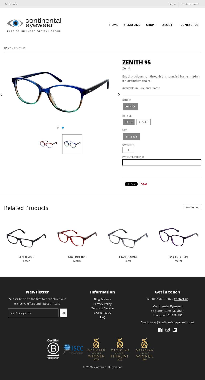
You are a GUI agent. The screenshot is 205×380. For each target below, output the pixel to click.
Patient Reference (133, 156)
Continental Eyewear (108, 367)
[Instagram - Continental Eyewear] (167, 329)
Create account (189, 4)
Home (7, 48)
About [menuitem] (167, 25)
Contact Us (181, 299)
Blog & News (102, 299)
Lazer (26, 261)
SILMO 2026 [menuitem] (132, 25)
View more (192, 207)
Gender (126, 99)
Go (63, 312)
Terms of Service (102, 308)
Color (126, 114)
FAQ (102, 317)
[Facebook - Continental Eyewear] (160, 329)
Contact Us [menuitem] (189, 25)
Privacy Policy (103, 304)
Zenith (126, 68)
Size (124, 129)
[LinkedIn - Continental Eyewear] (174, 329)
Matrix (77, 261)
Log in (172, 4)
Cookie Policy (102, 313)
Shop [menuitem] (150, 25)
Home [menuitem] (113, 25)
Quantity (128, 144)
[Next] (118, 94)
